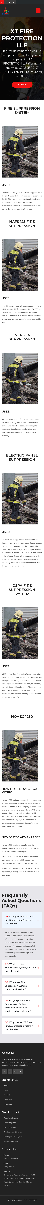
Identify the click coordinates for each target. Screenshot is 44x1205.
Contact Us (8, 1100)
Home (6, 1086)
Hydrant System (10, 1127)
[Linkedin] (10, 2)
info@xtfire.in (9, 1167)
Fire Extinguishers (10, 1123)
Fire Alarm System (11, 1118)
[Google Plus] (14, 2)
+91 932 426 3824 (11, 1158)
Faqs (6, 1090)
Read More (22, 84)
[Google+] (15, 1071)
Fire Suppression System (13, 1137)
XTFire (9, 1200)
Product (7, 1095)
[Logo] (12, 11)
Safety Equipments (11, 1141)
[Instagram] (10, 1071)
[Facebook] (6, 2)
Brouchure (8, 1104)
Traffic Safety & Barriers (13, 1132)
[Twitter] (2, 2)
